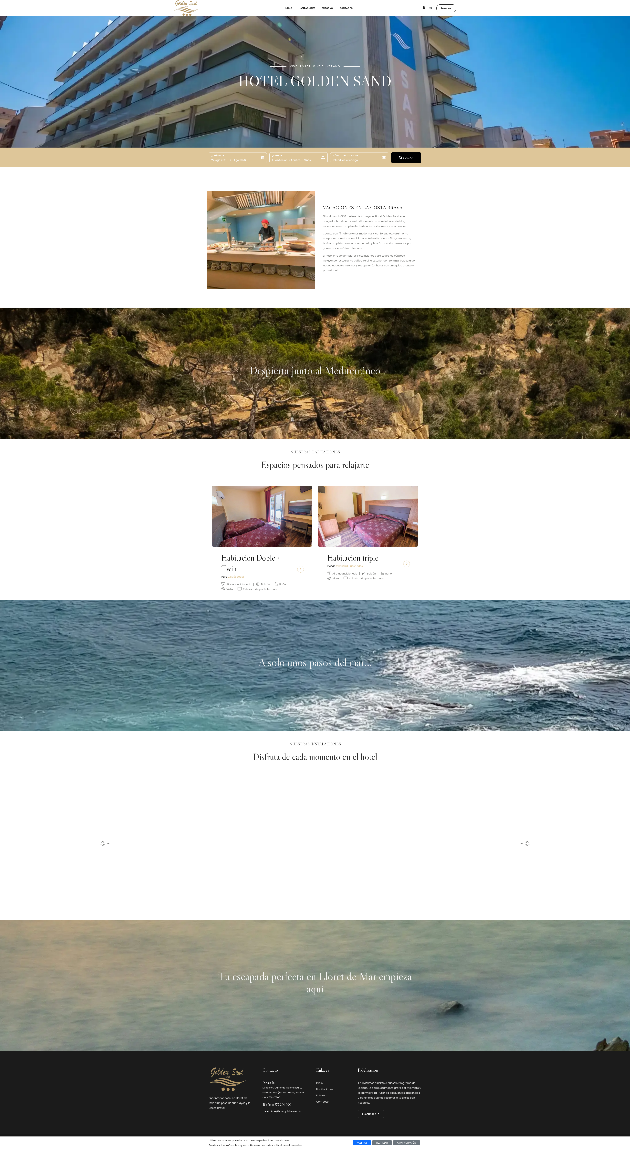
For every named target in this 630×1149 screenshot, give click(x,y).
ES (430, 8)
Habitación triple (352, 558)
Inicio (288, 8)
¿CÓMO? (277, 155)
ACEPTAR (362, 1142)
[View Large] (315, 843)
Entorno (327, 8)
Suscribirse (369, 1114)
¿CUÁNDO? (217, 155)
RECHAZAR (382, 1142)
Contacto (346, 8)
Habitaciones (307, 8)
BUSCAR (408, 158)
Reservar (446, 8)
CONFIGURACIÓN (406, 1142)
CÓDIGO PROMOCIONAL (346, 155)
